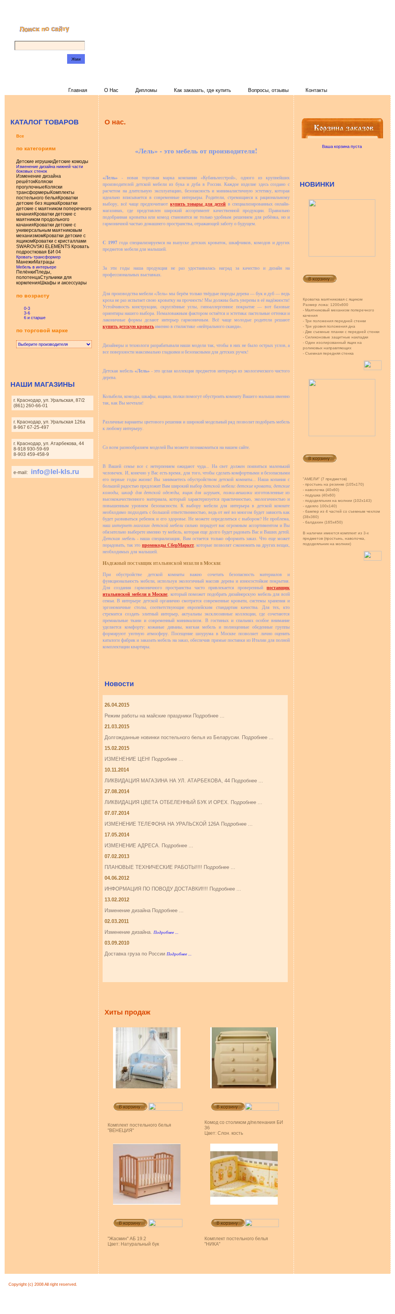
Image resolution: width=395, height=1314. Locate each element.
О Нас (111, 90)
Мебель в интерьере (36, 267)
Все (20, 136)
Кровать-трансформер (38, 257)
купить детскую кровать (128, 326)
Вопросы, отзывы (268, 90)
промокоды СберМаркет (168, 545)
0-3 (27, 308)
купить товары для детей (198, 204)
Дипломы (146, 90)
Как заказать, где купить (202, 90)
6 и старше (35, 317)
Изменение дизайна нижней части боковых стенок (49, 168)
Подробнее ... (166, 932)
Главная (77, 90)
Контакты (316, 90)
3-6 (27, 313)
